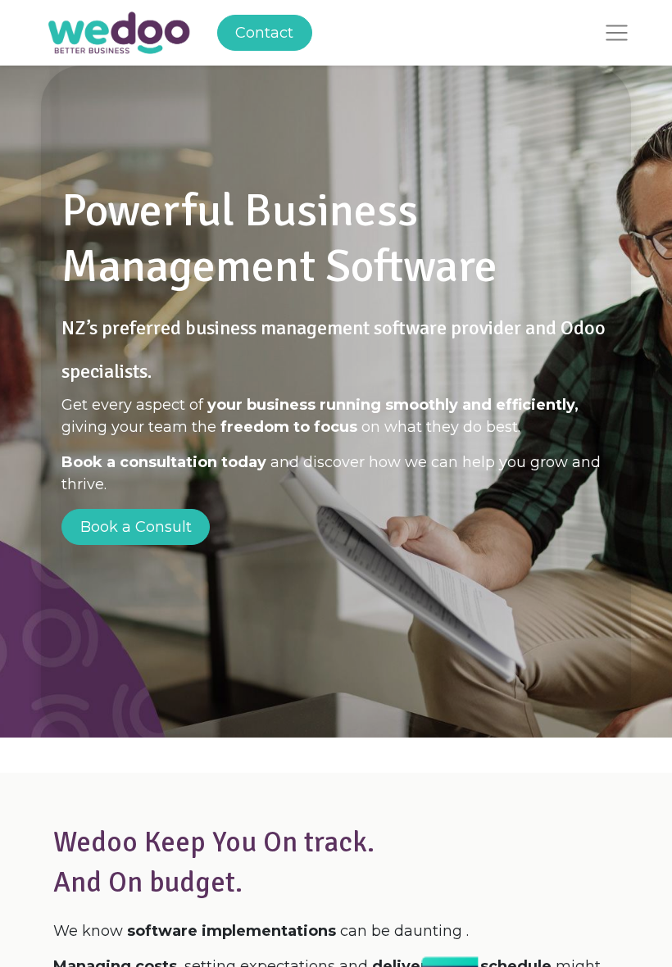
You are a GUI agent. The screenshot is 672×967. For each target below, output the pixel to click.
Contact (264, 33)
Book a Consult (136, 527)
